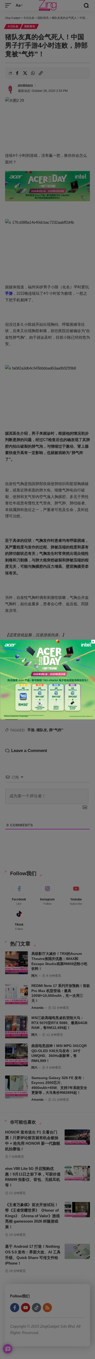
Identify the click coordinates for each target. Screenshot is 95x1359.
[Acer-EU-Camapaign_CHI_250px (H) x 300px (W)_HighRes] (47, 679)
